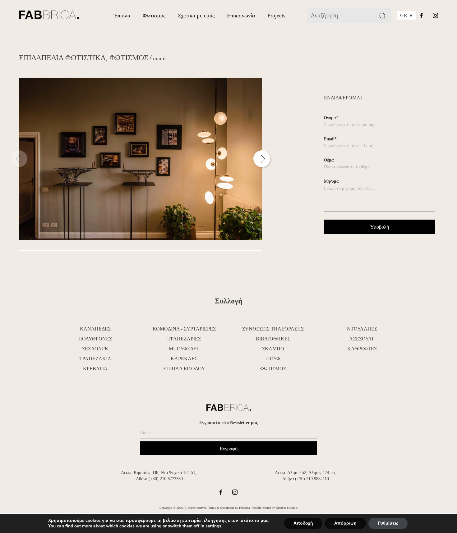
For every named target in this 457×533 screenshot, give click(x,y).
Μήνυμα (331, 181)
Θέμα (329, 160)
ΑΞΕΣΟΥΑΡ (362, 338)
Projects (276, 15)
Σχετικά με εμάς (196, 15)
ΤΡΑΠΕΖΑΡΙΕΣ (184, 338)
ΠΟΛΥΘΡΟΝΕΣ (95, 338)
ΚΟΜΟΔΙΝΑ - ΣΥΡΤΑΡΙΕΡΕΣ (184, 328)
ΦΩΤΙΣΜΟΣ (128, 58)
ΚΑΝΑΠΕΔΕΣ (95, 328)
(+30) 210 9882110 (312, 478)
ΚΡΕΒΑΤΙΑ (95, 368)
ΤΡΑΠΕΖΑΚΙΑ (95, 358)
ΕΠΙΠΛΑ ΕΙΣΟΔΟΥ (184, 368)
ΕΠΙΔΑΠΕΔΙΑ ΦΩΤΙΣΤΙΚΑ (62, 58)
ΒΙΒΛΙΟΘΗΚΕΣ (273, 338)
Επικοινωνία (241, 15)
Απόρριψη (345, 523)
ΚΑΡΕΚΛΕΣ (184, 358)
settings (213, 526)
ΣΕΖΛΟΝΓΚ (95, 348)
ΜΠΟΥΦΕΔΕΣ (184, 348)
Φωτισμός (154, 15)
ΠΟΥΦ (273, 358)
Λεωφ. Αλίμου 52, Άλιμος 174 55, (305, 472)
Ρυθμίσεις (388, 523)
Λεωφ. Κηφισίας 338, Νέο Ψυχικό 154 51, (158, 472)
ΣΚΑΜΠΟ (273, 348)
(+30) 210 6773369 (166, 478)
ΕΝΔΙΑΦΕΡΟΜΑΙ (343, 97)
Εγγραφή (229, 448)
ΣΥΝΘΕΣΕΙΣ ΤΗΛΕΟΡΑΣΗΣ (273, 328)
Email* (330, 139)
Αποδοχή (303, 523)
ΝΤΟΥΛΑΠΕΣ (362, 328)
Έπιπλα (122, 15)
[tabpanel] (140, 159)
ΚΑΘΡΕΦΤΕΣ (362, 348)
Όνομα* (331, 118)
